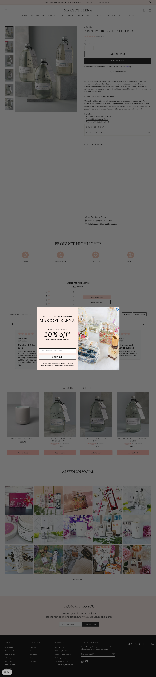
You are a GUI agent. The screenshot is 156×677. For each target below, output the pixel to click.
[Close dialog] (117, 309)
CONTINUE (57, 357)
